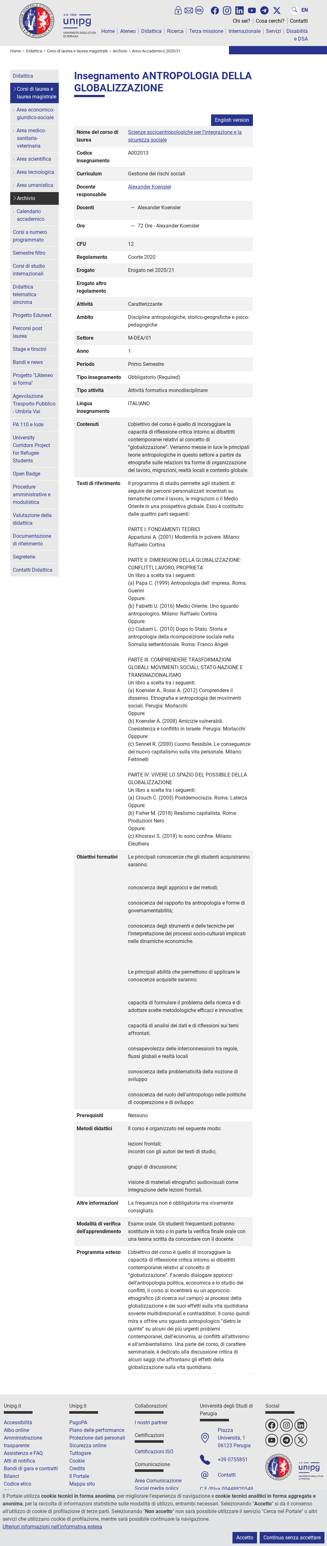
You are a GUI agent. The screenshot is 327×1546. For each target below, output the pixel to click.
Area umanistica (35, 185)
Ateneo (128, 31)
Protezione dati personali (97, 1438)
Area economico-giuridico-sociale (35, 113)
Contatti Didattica (32, 570)
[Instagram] (227, 10)
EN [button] (304, 10)
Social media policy (157, 1488)
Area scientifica (34, 159)
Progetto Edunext (32, 315)
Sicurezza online (87, 1445)
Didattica (151, 31)
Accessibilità (18, 1422)
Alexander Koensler (149, 187)
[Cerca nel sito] (295, 10)
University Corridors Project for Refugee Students (31, 449)
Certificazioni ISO (154, 1452)
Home (108, 31)
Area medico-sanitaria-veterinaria (31, 138)
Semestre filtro (29, 253)
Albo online (16, 1430)
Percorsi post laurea (27, 332)
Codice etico (17, 1484)
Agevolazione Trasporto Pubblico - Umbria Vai (34, 403)
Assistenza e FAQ (23, 1453)
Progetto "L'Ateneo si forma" (33, 379)
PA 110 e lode (28, 424)
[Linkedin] (239, 10)
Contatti (299, 21)
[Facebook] (215, 10)
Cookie (77, 1461)
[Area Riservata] (178, 10)
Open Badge (26, 474)
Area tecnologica (35, 172)
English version (232, 120)
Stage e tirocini (29, 349)
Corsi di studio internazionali (29, 270)
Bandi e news (28, 362)
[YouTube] (252, 10)
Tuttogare (80, 1453)
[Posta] (189, 10)
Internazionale (245, 31)
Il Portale (79, 1476)
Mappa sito (82, 1484)
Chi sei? (241, 21)
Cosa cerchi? (270, 21)
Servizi (273, 31)
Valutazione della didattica (32, 519)
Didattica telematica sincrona (24, 294)
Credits (77, 1468)
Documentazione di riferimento (32, 540)
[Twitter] (277, 10)
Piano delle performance (96, 1430)
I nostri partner (151, 1422)
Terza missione (206, 31)
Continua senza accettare (292, 1537)
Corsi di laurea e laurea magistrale (36, 93)
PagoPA (78, 1422)
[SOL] (199, 10)
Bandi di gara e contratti (31, 1468)
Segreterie (24, 557)
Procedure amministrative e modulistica (31, 494)
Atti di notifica (19, 1461)
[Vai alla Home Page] (57, 20)
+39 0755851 (233, 1460)
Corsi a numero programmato (30, 236)
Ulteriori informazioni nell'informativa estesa (52, 1527)
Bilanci (11, 1476)
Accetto (244, 1537)
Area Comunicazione (158, 1481)
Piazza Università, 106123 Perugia (234, 1438)
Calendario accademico (30, 215)
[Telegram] (264, 10)
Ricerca (175, 31)
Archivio (26, 198)
